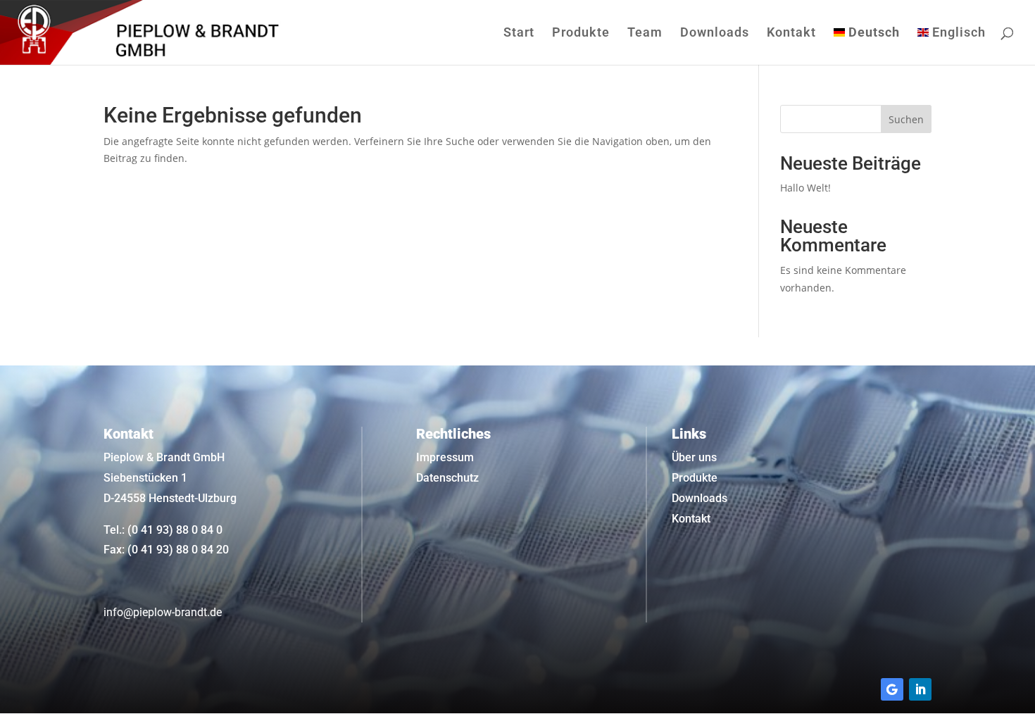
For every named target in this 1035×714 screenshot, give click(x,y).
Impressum (445, 457)
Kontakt (791, 33)
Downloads (714, 33)
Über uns (694, 457)
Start (518, 33)
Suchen (906, 119)
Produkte (581, 33)
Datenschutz (447, 477)
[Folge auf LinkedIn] (920, 689)
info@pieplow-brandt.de (163, 612)
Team (645, 33)
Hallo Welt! (805, 187)
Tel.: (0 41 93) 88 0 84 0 (163, 530)
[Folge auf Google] (892, 689)
